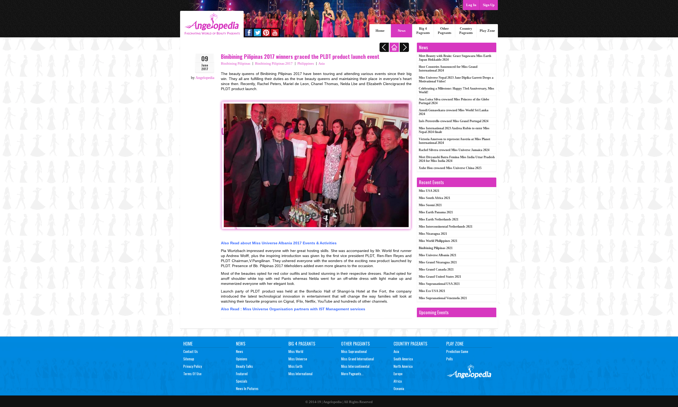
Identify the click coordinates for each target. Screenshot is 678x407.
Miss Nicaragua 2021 (433, 234)
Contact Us (190, 351)
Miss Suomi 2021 (430, 205)
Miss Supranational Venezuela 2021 (443, 298)
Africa (398, 381)
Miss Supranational (354, 351)
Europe (398, 373)
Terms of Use (192, 373)
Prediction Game (457, 351)
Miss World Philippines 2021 (438, 241)
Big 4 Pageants (423, 30)
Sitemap (188, 358)
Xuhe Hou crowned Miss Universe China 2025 (450, 168)
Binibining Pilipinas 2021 (436, 248)
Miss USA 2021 (429, 191)
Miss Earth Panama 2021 (436, 212)
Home (380, 31)
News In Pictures (247, 388)
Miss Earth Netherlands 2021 (438, 219)
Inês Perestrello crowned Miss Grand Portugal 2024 (453, 121)
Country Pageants (466, 30)
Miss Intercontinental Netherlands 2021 (445, 226)
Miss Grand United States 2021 (440, 276)
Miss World (295, 351)
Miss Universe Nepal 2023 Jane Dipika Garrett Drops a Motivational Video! (456, 79)
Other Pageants (444, 30)
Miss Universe (297, 358)
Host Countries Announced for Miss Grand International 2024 (448, 68)
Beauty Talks (244, 366)
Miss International (300, 373)
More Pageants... (352, 373)
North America (403, 366)
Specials (241, 381)
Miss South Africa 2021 (434, 198)
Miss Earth (295, 366)
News (401, 31)
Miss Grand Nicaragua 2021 (438, 262)
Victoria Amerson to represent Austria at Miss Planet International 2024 (454, 141)
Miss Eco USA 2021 (432, 291)
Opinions (241, 358)
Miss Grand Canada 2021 (436, 269)
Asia (321, 63)
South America (403, 358)
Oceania (399, 388)
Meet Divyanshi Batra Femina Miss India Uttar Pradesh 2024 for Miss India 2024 (457, 159)
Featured (242, 373)
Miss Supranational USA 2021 (439, 284)
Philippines (305, 63)
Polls (449, 358)
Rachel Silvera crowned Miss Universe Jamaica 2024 (454, 150)
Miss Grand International (357, 358)
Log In (471, 5)
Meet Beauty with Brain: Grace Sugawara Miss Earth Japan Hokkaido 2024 (455, 57)
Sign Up (488, 5)
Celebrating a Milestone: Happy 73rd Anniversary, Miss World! (456, 90)
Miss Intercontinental (355, 366)
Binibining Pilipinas (235, 63)
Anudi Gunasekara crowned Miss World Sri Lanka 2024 (453, 112)
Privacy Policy (192, 366)
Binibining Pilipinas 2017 (274, 63)
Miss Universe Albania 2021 (437, 255)
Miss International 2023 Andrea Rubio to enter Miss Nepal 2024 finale (454, 130)
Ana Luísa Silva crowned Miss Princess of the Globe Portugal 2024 (454, 101)
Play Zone (487, 31)
